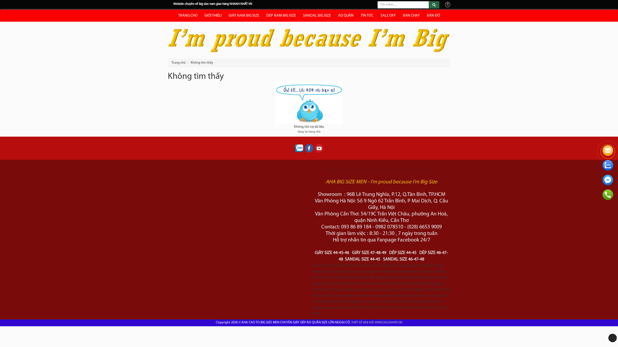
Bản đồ (433, 16)
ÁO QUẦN (346, 16)
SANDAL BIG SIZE (317, 16)
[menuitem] (199, 62)
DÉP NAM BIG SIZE (281, 16)
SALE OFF (388, 16)
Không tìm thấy (202, 63)
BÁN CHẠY (411, 16)
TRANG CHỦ (187, 16)
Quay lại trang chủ (309, 131)
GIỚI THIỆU (213, 16)
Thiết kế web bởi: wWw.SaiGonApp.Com (376, 322)
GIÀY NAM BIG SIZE (244, 16)
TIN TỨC (367, 16)
